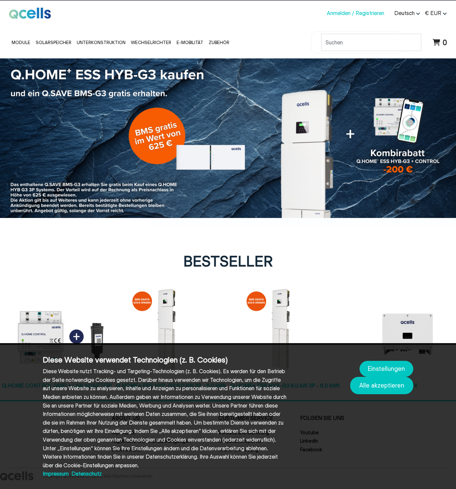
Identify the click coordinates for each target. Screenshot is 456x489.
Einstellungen (386, 369)
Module (21, 42)
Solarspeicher (53, 42)
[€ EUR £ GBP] (435, 13)
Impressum (56, 474)
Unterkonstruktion (101, 42)
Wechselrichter (151, 42)
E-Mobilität (190, 42)
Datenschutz (86, 474)
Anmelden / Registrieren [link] (355, 13)
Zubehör (219, 42)
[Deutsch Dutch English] (406, 13)
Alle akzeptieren (381, 385)
